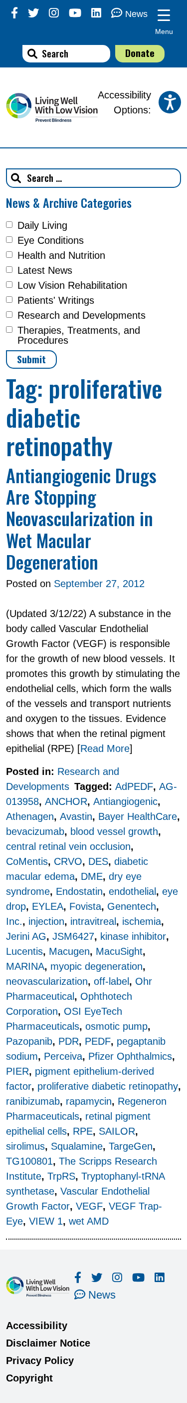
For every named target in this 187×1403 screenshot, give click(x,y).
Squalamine (77, 1146)
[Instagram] (54, 13)
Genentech (131, 906)
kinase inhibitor (133, 936)
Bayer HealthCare (137, 816)
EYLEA (47, 906)
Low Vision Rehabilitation (72, 285)
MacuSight (119, 951)
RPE (83, 1131)
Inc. (14, 921)
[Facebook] (14, 13)
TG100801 (29, 1161)
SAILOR (117, 1131)
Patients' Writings (55, 300)
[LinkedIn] (96, 13)
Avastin (76, 816)
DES (98, 861)
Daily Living (42, 225)
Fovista (85, 906)
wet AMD (89, 1221)
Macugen (69, 951)
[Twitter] (33, 13)
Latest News (44, 270)
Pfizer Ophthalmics (130, 1056)
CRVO (68, 861)
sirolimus (25, 1146)
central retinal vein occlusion (68, 846)
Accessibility (36, 1325)
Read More (105, 748)
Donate (140, 52)
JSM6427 (73, 936)
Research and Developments (81, 315)
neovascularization (47, 981)
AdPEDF (134, 786)
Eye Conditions (50, 240)
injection (46, 921)
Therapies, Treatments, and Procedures (78, 335)
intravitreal (93, 921)
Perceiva (63, 1056)
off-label (111, 981)
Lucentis (24, 951)
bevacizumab (35, 831)
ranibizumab (33, 1101)
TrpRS (61, 1176)
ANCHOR (66, 801)
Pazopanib (29, 1041)
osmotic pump (116, 1026)
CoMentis (27, 861)
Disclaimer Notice (48, 1343)
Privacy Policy (40, 1360)
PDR (68, 1041)
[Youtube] (75, 13)
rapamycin (89, 1101)
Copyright (29, 1378)
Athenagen (30, 816)
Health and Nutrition (61, 255)
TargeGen (131, 1146)
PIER (17, 1071)
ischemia (141, 921)
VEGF (89, 1206)
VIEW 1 (46, 1221)
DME (92, 876)
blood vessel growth (114, 831)
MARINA (25, 966)
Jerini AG (26, 936)
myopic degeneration (96, 966)
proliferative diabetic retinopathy (107, 1086)
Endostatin (79, 891)
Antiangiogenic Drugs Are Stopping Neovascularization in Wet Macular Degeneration (81, 518)
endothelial (132, 891)
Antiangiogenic (125, 801)
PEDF (98, 1041)
